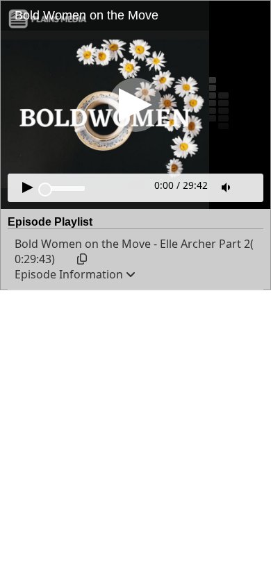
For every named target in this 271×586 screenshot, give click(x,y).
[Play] (135, 105)
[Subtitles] (250, 186)
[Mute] (227, 187)
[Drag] (45, 189)
